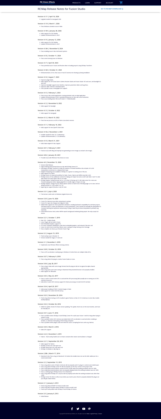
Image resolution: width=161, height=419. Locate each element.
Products (76, 3)
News (88, 413)
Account (109, 3)
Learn (87, 3)
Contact (100, 413)
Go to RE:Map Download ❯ (112, 9)
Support (97, 3)
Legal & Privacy (93, 413)
